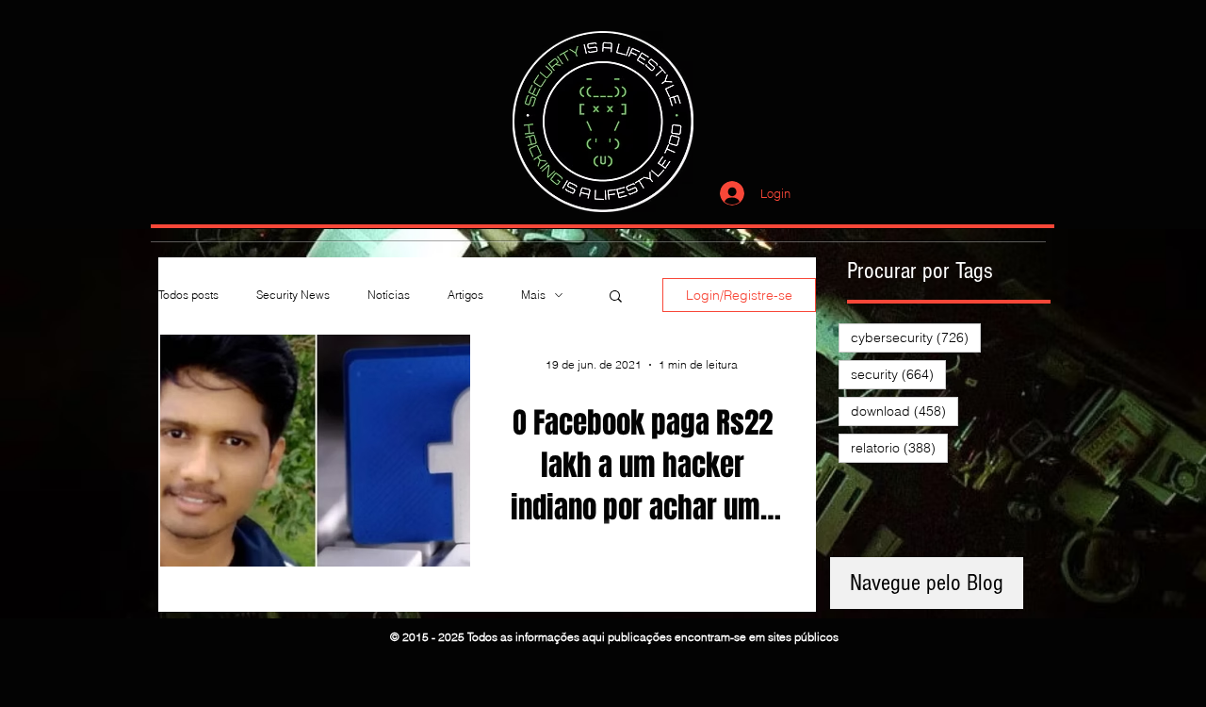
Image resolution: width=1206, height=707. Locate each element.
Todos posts (188, 295)
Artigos (465, 295)
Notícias (388, 295)
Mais (533, 295)
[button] (616, 297)
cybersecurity (916, 337)
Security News (293, 295)
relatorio (899, 447)
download (904, 410)
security (898, 374)
